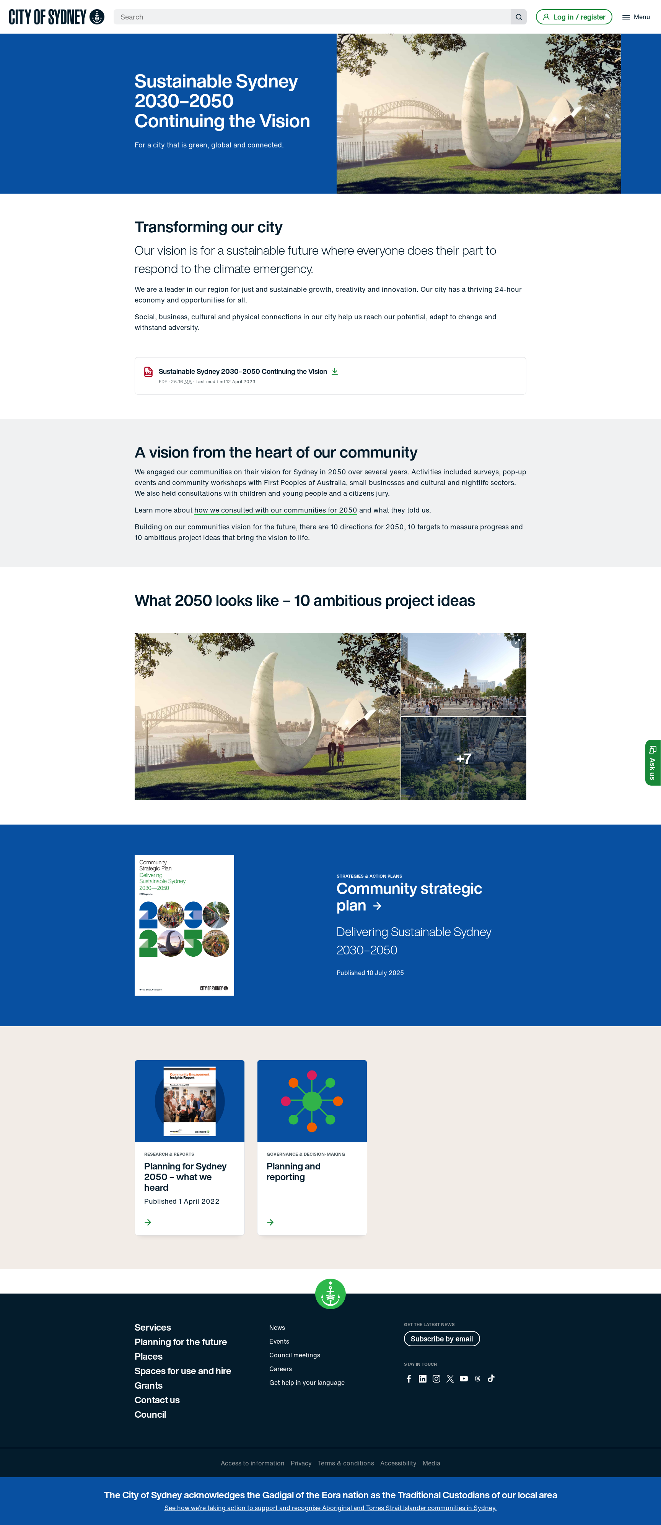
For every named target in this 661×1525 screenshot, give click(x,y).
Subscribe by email (442, 1339)
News (277, 1327)
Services (153, 1327)
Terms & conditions (346, 1463)
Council (150, 1414)
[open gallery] (330, 717)
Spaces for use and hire (183, 1371)
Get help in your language (307, 1382)
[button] (653, 763)
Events (279, 1341)
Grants (149, 1385)
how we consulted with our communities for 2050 (275, 510)
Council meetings (294, 1355)
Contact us (157, 1400)
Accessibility (398, 1463)
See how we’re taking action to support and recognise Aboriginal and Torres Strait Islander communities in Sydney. (330, 1507)
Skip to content (19, 7)
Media (431, 1463)
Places (149, 1356)
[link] (56, 16)
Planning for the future (181, 1342)
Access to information (253, 1463)
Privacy (301, 1463)
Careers (280, 1368)
